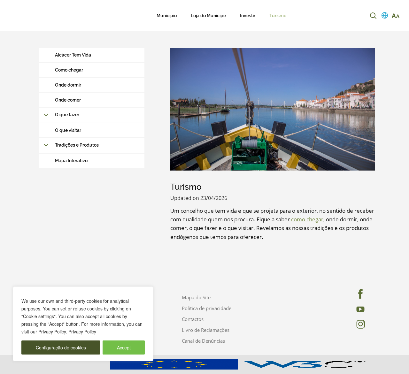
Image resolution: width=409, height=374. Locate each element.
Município (167, 15)
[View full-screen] (272, 109)
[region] (83, 323)
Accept (124, 347)
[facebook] (356, 294)
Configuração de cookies (61, 347)
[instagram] (356, 324)
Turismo (277, 15)
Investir (247, 15)
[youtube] (356, 309)
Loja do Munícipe (208, 15)
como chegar (307, 219)
